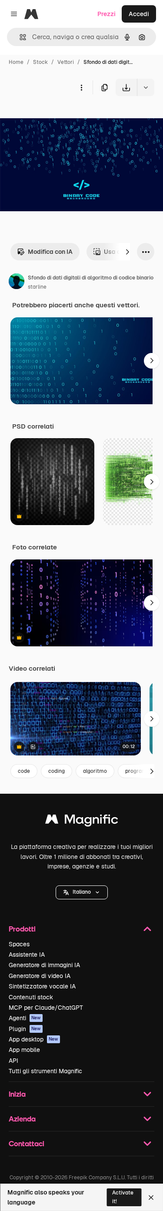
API (13, 1061)
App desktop (33, 1039)
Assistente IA (27, 954)
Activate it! (122, 1196)
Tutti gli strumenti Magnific (45, 1071)
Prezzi (106, 14)
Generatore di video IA (39, 976)
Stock (40, 62)
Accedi (139, 14)
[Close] (151, 1197)
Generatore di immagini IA (44, 965)
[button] (82, 892)
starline (37, 286)
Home (16, 62)
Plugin (25, 1029)
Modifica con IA (50, 252)
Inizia (17, 1093)
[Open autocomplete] (19, 37)
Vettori (65, 62)
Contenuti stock (31, 997)
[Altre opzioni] (81, 87)
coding (56, 771)
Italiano (82, 891)
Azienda (22, 1118)
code (24, 771)
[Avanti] (127, 251)
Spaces (19, 944)
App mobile (24, 1050)
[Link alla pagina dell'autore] (16, 282)
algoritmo (95, 771)
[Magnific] (81, 821)
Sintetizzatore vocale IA (42, 986)
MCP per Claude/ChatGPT (46, 1007)
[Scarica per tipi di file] (145, 87)
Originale (57, 116)
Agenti (25, 1018)
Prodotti (22, 928)
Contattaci (26, 1143)
